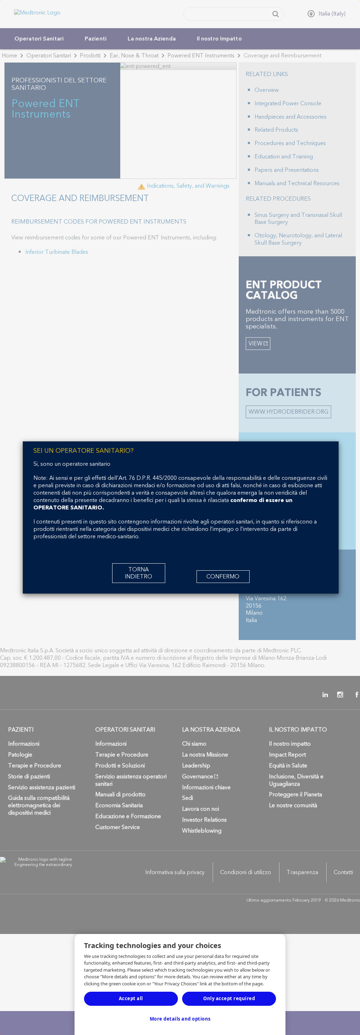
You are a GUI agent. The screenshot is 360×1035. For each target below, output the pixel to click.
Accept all (131, 998)
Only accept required (229, 998)
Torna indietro (138, 573)
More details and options (180, 1019)
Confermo (222, 577)
